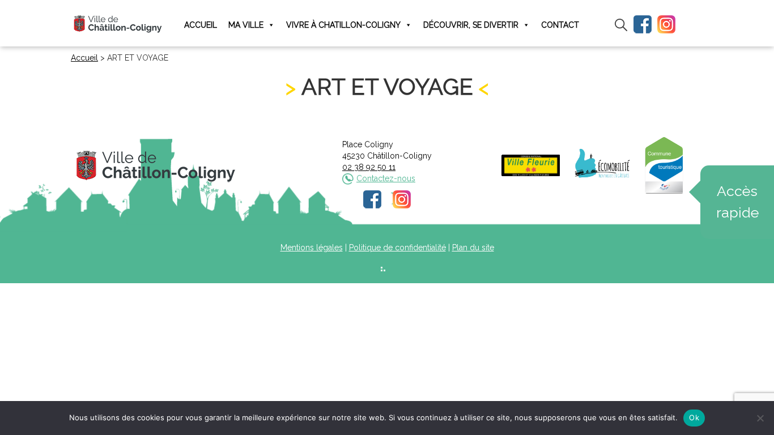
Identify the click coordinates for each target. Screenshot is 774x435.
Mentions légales (311, 247)
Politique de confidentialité (397, 247)
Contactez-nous (385, 178)
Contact (560, 24)
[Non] (760, 418)
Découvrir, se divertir (470, 24)
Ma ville (245, 24)
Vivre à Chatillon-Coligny (343, 24)
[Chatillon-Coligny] (118, 23)
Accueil (200, 24)
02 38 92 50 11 (368, 167)
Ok (694, 417)
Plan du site (473, 247)
